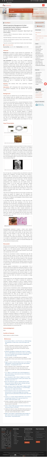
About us (15, 432)
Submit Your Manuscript (18, 436)
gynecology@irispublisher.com (38, 16)
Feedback (27, 442)
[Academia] (42, 1)
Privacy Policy (35, 455)
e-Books (15, 439)
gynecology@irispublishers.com (38, 11)
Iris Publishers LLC (6, 454)
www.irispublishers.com (13, 455)
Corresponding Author (8, 44)
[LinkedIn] (35, 1)
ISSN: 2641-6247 (38, 32)
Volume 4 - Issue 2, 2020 (39, 37)
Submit (37, 441)
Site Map (15, 443)
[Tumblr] (38, 1)
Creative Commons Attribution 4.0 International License (29, 454)
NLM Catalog (9, 2)
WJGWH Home (19, 17)
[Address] (2, 0)
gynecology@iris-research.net (39, 13)
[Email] (4, 0)
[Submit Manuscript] (45, 83)
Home (10, 17)
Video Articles (16, 440)
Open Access (38, 39)
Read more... (8, 448)
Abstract (40, 26)
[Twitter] (34, 1)
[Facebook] (32, 1)
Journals (14, 17)
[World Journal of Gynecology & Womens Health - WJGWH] (21, 13)
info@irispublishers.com (29, 439)
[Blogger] (37, 1)
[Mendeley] (40, 1)
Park (6, 357)
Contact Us (16, 442)
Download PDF (40, 22)
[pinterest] (31, 1)
